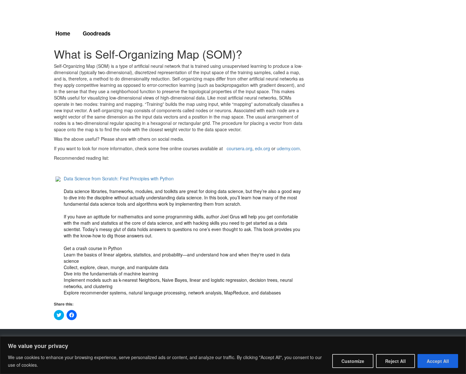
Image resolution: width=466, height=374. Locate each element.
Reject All (395, 361)
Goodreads (96, 33)
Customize (352, 361)
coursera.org (239, 148)
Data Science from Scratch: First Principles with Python (119, 178)
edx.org (262, 148)
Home (62, 33)
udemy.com (288, 148)
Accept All (438, 361)
